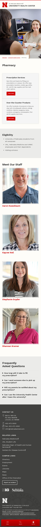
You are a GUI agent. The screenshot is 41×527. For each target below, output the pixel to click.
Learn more (11, 93)
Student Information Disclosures (28, 514)
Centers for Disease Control (13, 450)
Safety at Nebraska (14, 514)
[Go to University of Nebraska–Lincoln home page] (4, 4)
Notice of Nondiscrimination (27, 512)
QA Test (9, 511)
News (4, 475)
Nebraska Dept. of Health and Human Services (16, 446)
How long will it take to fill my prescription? (15, 374)
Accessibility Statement (17, 511)
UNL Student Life (9, 442)
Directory (6, 459)
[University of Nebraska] (18, 489)
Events (4, 466)
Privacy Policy (5, 514)
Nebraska (4, 57)
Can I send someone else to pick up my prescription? (18, 381)
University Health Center (22, 6)
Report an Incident (10, 482)
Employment (7, 462)
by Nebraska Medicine (15, 3)
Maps (4, 472)
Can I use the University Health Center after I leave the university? (19, 396)
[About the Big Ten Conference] (5, 490)
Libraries (5, 469)
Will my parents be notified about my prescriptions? (19, 388)
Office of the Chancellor (11, 478)
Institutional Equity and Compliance (11, 512)
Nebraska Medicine (9, 439)
